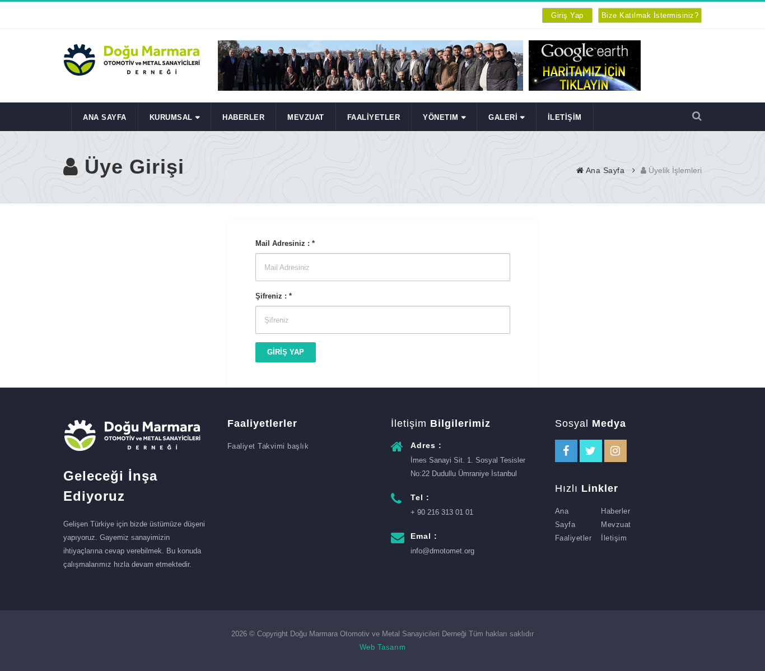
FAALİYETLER (373, 117)
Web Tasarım (383, 647)
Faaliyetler (573, 538)
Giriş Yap (567, 15)
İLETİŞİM (565, 117)
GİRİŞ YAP (285, 352)
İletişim (614, 538)
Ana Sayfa (105, 117)
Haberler (615, 511)
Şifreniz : (273, 296)
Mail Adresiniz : (285, 243)
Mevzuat (305, 117)
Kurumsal (171, 117)
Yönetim (441, 117)
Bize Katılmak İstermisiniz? (650, 15)
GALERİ (502, 117)
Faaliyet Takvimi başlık (268, 446)
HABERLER (243, 117)
